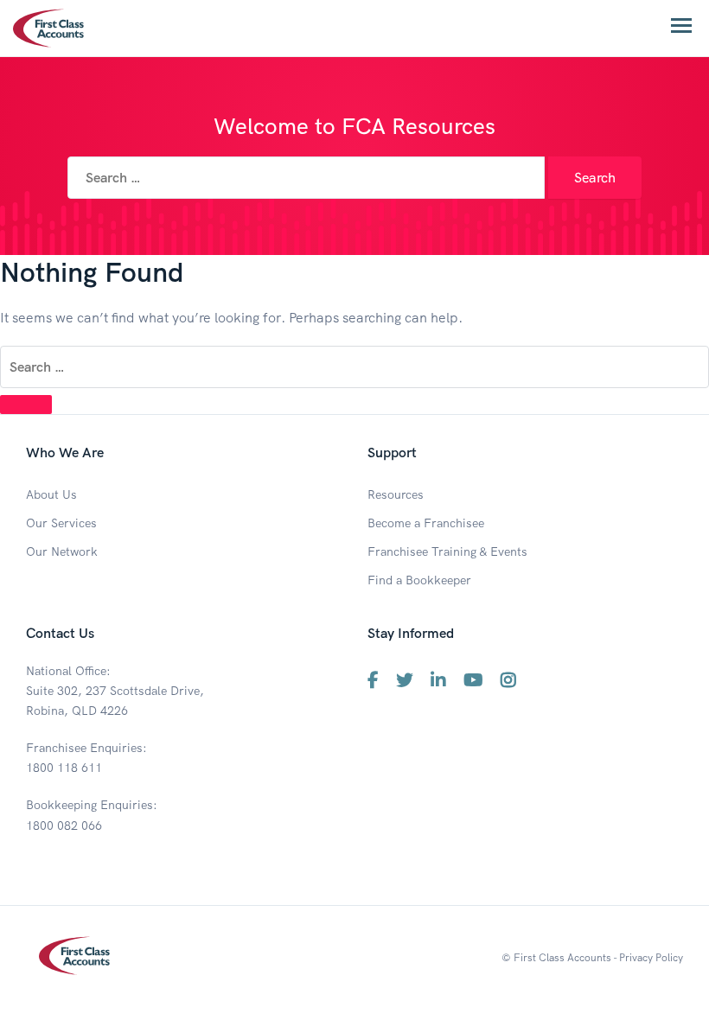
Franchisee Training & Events (447, 551)
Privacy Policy (651, 957)
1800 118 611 (64, 767)
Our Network (62, 551)
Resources (395, 494)
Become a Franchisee (425, 523)
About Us (51, 494)
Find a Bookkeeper (419, 580)
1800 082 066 (64, 825)
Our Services (61, 523)
